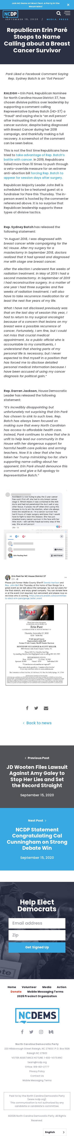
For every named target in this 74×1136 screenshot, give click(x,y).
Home (12, 987)
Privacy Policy (37, 1071)
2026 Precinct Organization (37, 996)
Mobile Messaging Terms (45, 992)
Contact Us (37, 1075)
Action (61, 987)
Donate (16, 992)
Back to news (39, 723)
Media (46, 987)
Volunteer (29, 987)
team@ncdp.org (37, 1062)
